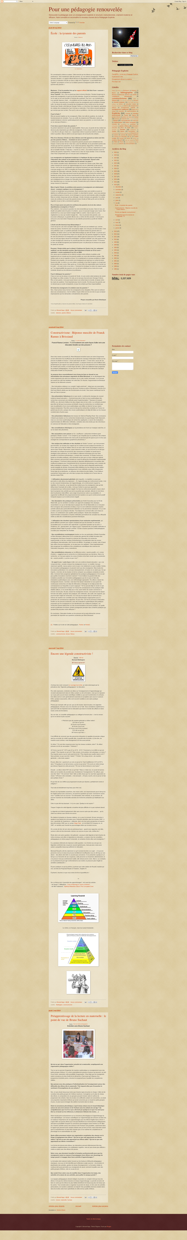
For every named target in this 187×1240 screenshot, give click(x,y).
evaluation (121, 111)
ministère (114, 124)
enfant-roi (125, 105)
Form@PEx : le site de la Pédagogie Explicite (125, 74)
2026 (115, 152)
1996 (115, 269)
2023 (115, 160)
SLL (131, 136)
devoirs (121, 100)
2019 (115, 171)
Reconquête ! (132, 131)
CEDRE (134, 94)
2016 (115, 179)
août (117, 197)
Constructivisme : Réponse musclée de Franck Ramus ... (126, 208)
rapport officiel (82, 90)
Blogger (109, 1226)
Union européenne (130, 141)
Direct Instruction (128, 100)
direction (58, 313)
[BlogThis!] (91, 310)
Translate (82, 22)
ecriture (121, 104)
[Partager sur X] (93, 310)
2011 (115, 236)
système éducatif (117, 140)
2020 (115, 168)
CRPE (134, 98)
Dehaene (114, 100)
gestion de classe (127, 117)
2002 (115, 258)
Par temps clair (116, 81)
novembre (118, 189)
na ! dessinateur (78, 68)
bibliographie (127, 92)
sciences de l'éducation (120, 136)
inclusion (117, 118)
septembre (119, 195)
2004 (115, 253)
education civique (131, 104)
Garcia (134, 115)
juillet (117, 200)
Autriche (119, 90)
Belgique (134, 90)
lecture (68, 634)
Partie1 (81, 624)
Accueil (78, 1206)
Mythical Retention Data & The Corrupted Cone (78, 886)
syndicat (134, 138)
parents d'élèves (66, 313)
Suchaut (69, 1200)
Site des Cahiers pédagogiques (80, 1023)
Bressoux (122, 94)
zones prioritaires (130, 143)
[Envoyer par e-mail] (89, 310)
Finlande (128, 113)
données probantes (119, 102)
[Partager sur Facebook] (94, 310)
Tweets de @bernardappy (93, 1219)
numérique (133, 124)
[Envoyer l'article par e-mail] (85, 310)
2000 (115, 263)
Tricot (121, 142)
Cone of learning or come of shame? (78, 884)
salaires (116, 134)
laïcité (137, 118)
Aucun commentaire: (77, 310)
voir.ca (81, 657)
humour (136, 117)
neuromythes (124, 124)
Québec (114, 131)
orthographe (115, 126)
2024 (115, 158)
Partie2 (88, 624)
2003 (115, 255)
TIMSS (115, 141)
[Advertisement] (78, 321)
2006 (115, 247)
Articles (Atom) (61, 1210)
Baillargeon (59, 1005)
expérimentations (131, 111)
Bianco (114, 92)
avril (117, 220)
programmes (133, 129)
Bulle (128, 94)
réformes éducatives (124, 133)
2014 (115, 184)
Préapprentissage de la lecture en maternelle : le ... (124, 215)
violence (115, 143)
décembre (118, 187)
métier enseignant (131, 122)
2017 (115, 176)
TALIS (136, 140)
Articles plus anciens (100, 1206)
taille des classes (129, 140)
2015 (115, 182)
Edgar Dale (77, 823)
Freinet (126, 115)
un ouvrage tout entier (75, 685)
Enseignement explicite (128, 107)
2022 (115, 163)
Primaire (122, 129)
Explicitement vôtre (117, 76)
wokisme (121, 143)
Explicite (116, 113)
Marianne (80, 37)
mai (117, 203)
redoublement (115, 133)
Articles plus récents (56, 1206)
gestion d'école (116, 117)
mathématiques (118, 122)
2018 (115, 174)
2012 (115, 234)
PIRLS (122, 127)
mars (117, 222)
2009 (115, 242)
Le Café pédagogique (80, 340)
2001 (115, 261)
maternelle (64, 1200)
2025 (115, 155)
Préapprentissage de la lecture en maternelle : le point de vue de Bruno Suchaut (78, 1018)
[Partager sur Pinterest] (96, 310)
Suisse (128, 138)
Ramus (73, 634)
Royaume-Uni (134, 133)
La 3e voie (131, 118)
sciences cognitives (133, 134)
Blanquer (114, 94)
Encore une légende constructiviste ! (72, 653)
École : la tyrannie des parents (68, 33)
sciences (123, 134)
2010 (115, 239)
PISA (128, 127)
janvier (118, 228)
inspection (124, 118)
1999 (115, 266)
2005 (115, 250)
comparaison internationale (122, 96)
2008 (115, 244)
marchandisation (125, 120)
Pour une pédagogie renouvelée (85, 9)
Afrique (113, 90)
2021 (115, 165)
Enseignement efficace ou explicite (122, 79)
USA (137, 141)
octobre (118, 192)
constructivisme (60, 634)
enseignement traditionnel (120, 109)
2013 (115, 231)
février (117, 225)
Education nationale (116, 105)
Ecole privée (131, 102)
